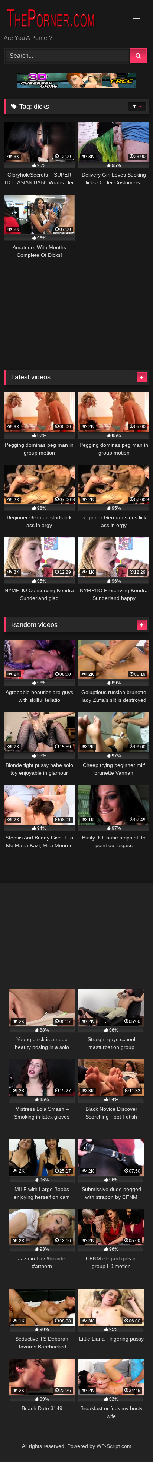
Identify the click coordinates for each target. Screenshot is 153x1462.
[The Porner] (63, 18)
